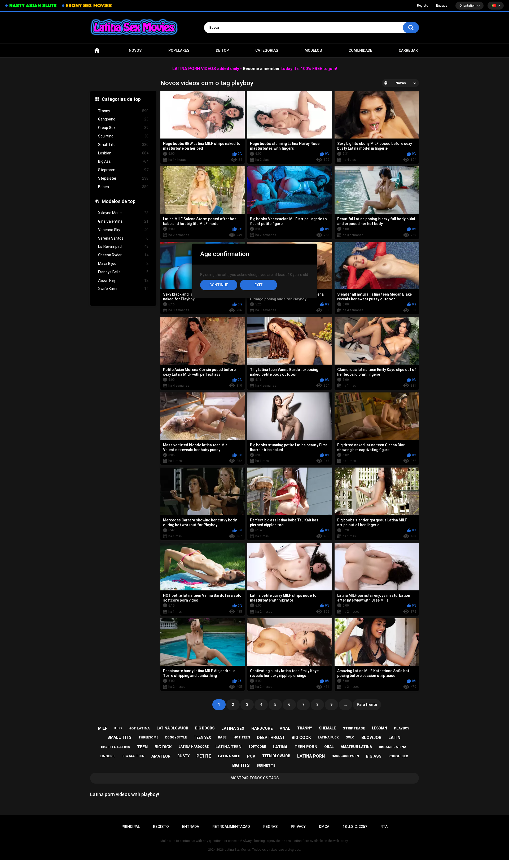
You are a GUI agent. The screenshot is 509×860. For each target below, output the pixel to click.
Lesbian (123, 153)
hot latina (139, 728)
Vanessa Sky (123, 230)
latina (280, 746)
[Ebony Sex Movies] (87, 5)
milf (102, 728)
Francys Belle (123, 272)
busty (183, 756)
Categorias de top (121, 99)
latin (394, 737)
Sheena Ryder (123, 255)
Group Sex (123, 128)
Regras (270, 826)
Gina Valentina (123, 221)
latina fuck (328, 737)
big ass (373, 756)
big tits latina (115, 747)
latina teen (229, 746)
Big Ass (123, 161)
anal (285, 728)
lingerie (108, 756)
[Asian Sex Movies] (31, 6)
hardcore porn (345, 756)
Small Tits (123, 144)
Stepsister (123, 178)
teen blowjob (276, 756)
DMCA (324, 826)
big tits (241, 765)
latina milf (229, 756)
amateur (160, 756)
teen (142, 746)
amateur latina (356, 747)
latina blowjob (172, 728)
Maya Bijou (123, 263)
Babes (123, 187)
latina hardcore (194, 747)
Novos (135, 50)
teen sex (202, 737)
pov (251, 756)
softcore (257, 747)
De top (222, 50)
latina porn (311, 756)
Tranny (123, 111)
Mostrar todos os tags (255, 778)
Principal (96, 50)
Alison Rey (123, 280)
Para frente (367, 704)
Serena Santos (123, 238)
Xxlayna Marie (123, 213)
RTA (384, 826)
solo (350, 737)
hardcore (262, 728)
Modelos (313, 50)
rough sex (398, 756)
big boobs (204, 728)
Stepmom (123, 170)
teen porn (306, 746)
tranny (304, 728)
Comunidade (360, 50)
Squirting (123, 136)
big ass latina (392, 747)
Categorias (266, 50)
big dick (163, 746)
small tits (119, 737)
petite (203, 756)
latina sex (232, 728)
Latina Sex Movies (238, 850)
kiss (118, 728)
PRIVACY (298, 826)
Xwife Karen (123, 289)
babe (222, 737)
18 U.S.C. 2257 (355, 826)
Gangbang (123, 119)
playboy (401, 728)
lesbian (379, 728)
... (345, 704)
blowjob (371, 737)
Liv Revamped (123, 246)
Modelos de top (118, 201)
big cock (301, 737)
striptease (354, 728)
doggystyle (176, 737)
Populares (178, 50)
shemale (327, 728)
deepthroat (271, 737)
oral (329, 747)
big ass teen (133, 756)
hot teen (242, 737)
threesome (148, 737)
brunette (266, 765)
